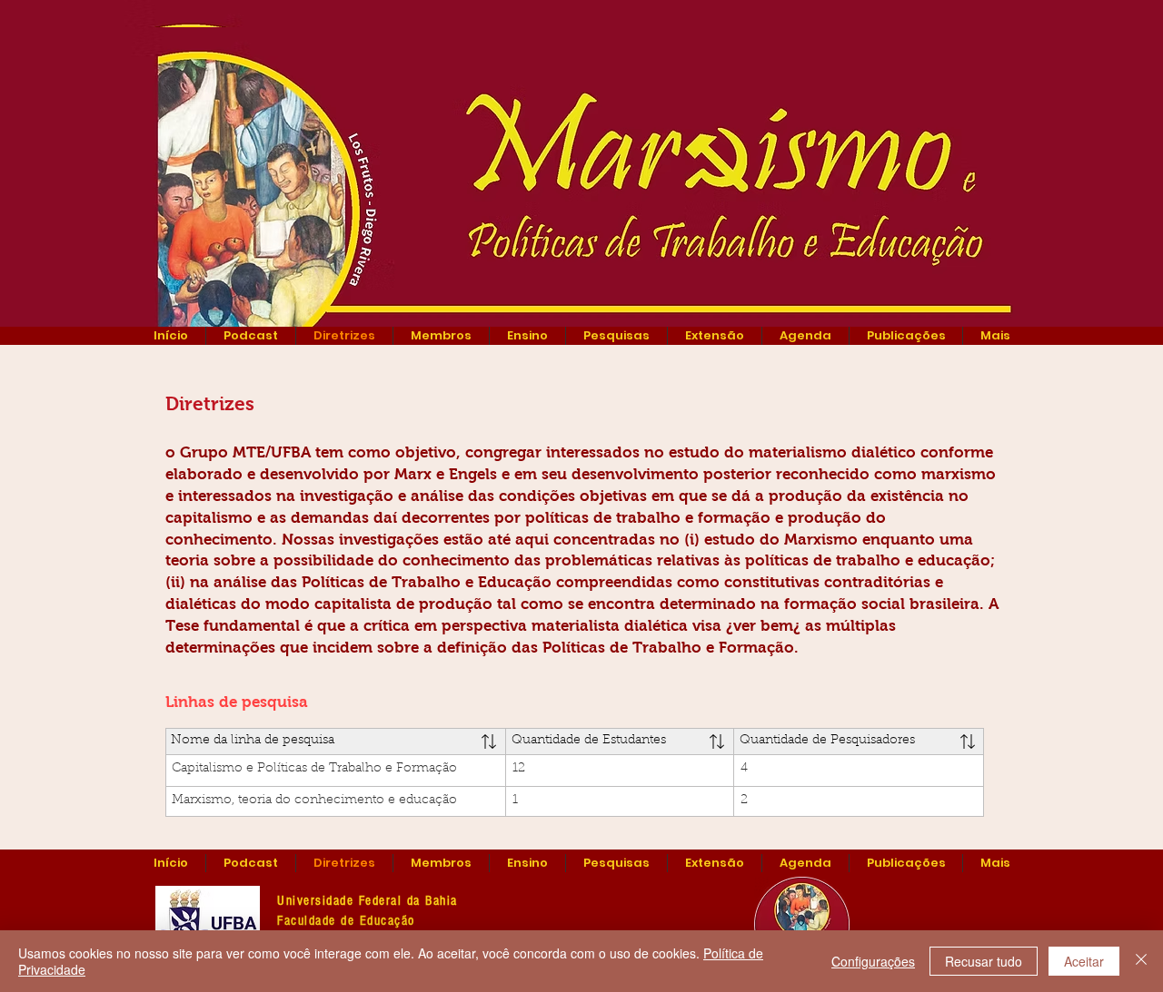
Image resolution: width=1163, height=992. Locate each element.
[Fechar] (1141, 961)
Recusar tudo (983, 961)
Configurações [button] (873, 961)
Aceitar (1084, 961)
